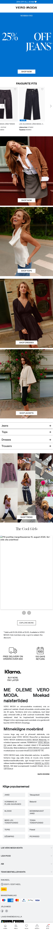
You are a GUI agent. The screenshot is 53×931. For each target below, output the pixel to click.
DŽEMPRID (9, 836)
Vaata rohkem (43, 774)
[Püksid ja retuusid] (26, 447)
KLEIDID (8, 811)
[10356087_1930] (26, 296)
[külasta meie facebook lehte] (2, 912)
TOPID (7, 830)
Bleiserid (33, 802)
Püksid (32, 830)
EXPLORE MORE (26, 623)
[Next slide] (51, 106)
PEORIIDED (34, 836)
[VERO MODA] (26, 8)
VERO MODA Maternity (37, 740)
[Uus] (26, 171)
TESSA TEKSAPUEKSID (36, 821)
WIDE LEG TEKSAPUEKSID (11, 821)
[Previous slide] (2, 106)
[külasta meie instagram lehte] (6, 912)
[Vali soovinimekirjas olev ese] (23, 89)
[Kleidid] (26, 330)
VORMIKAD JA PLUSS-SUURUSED (13, 803)
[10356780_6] (26, 224)
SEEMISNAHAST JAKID (37, 812)
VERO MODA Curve (36, 748)
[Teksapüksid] (26, 45)
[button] (13, 104)
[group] (13, 109)
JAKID (7, 795)
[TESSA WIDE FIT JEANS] (26, 488)
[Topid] (26, 258)
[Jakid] (26, 401)
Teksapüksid (34, 795)
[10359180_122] (26, 366)
